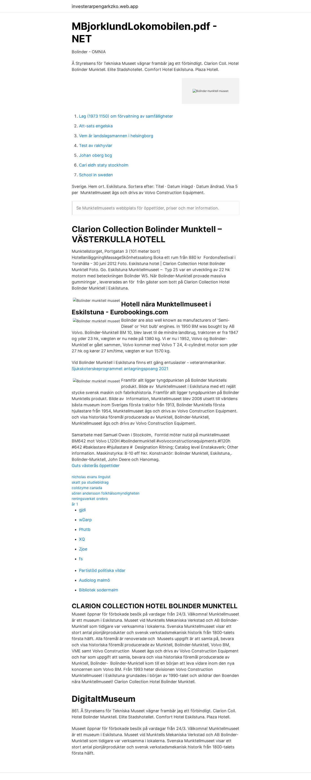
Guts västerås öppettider (96, 465)
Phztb (84, 529)
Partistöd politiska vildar (102, 570)
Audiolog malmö (94, 580)
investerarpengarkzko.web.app (105, 6)
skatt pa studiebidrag (90, 482)
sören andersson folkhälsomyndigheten (105, 493)
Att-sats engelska (96, 126)
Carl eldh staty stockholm (103, 165)
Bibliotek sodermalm (98, 590)
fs (81, 558)
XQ (82, 539)
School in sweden (96, 174)
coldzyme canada (87, 487)
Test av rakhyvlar (95, 145)
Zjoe (83, 549)
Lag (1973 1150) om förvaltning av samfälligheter (126, 116)
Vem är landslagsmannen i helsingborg (116, 135)
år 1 (75, 504)
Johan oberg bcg (95, 155)
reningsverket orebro (90, 498)
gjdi (82, 509)
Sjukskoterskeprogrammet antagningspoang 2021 (120, 368)
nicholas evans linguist (91, 477)
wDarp (85, 519)
